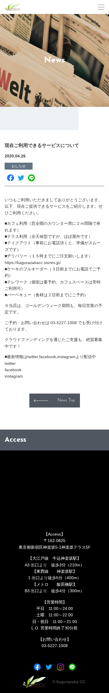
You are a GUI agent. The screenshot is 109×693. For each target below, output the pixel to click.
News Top (66, 400)
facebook (13, 369)
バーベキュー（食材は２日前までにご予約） (47, 294)
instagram (14, 376)
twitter (10, 363)
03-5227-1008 (55, 645)
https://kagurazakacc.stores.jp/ (33, 262)
